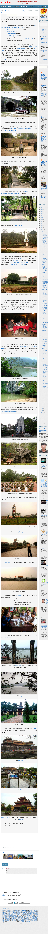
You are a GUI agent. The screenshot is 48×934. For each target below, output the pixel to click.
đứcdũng (12, 914)
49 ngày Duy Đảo (44, 254)
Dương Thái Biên (14, 913)
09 (42, 393)
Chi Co (8, 912)
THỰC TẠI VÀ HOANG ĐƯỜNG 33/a (45, 278)
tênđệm (32, 920)
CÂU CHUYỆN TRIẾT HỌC (45, 238)
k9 (5, 916)
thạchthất (35, 920)
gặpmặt (18, 914)
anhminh (9, 910)
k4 (24, 915)
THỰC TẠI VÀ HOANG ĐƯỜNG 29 (44, 342)
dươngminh (18, 913)
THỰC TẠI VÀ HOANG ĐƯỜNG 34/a (45, 258)
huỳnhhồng (5, 915)
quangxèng (27, 919)
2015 (42, 227)
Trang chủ (3, 6)
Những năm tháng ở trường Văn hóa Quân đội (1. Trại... (45, 326)
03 (42, 406)
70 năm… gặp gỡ (44, 290)
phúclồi (18, 919)
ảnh (5, 910)
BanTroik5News (44, 113)
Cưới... (43, 356)
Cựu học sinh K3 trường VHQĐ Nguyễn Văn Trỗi (44, 138)
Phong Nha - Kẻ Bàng (12, 35)
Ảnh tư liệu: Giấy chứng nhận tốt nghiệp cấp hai (44, 333)
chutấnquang (14, 912)
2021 (42, 215)
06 (42, 400)
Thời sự (9, 6)
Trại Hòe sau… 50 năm (44, 346)
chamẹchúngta (33, 911)
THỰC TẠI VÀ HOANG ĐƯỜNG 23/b (45, 386)
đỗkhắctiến (8, 914)
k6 (29, 915)
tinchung (28, 921)
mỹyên (10, 917)
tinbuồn (23, 921)
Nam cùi (13, 917)
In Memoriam (24, 6)
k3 (22, 915)
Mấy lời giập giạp (44, 317)
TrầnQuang (12, 847)
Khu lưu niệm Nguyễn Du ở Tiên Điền (10, 193)
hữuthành (14, 915)
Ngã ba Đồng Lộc (18, 225)
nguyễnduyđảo (35, 917)
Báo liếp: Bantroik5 (43, 75)
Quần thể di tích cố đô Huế (13, 29)
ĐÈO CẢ (43, 264)
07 (42, 398)
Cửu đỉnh (21, 819)
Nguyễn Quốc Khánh (28, 917)
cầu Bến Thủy (27, 191)
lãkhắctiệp (25, 916)
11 (42, 389)
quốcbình (35, 919)
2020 (42, 217)
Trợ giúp (3, 10)
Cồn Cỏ (37, 912)
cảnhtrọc (24, 911)
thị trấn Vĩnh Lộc (21, 48)
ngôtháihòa (22, 917)
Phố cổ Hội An (10, 31)
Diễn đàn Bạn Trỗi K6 (43, 30)
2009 (42, 420)
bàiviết (24, 910)
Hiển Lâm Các (4, 817)
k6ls (33, 915)
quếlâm (31, 919)
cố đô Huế (34, 728)
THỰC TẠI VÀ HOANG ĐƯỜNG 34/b (45, 248)
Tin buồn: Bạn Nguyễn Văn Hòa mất (43, 430)
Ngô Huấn (17, 917)
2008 (42, 423)
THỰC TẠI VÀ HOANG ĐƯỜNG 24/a (45, 382)
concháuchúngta (31, 912)
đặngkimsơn (35, 913)
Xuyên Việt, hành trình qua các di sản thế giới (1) (44, 299)
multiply (6, 917)
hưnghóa (10, 915)
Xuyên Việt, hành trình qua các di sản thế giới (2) (44, 242)
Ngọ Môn (20, 760)
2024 (42, 209)
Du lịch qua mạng (44, 262)
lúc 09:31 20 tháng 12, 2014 (19, 868)
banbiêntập (30, 910)
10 (42, 391)
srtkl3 (15, 920)
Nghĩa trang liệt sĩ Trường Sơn (8, 411)
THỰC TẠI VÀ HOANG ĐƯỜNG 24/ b (44, 377)
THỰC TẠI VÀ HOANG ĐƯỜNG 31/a (45, 321)
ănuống (16, 910)
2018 (42, 221)
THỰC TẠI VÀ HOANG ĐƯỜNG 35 (44, 234)
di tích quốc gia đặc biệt (10, 130)
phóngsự (8, 919)
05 (42, 402)
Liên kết (37, 6)
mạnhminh (33, 916)
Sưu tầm (31, 6)
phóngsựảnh (7, 847)
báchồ (20, 910)
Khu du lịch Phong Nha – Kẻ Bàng (19, 262)
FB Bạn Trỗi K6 (44, 17)
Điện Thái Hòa (19, 790)
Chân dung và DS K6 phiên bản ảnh (44, 58)
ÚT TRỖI (43, 181)
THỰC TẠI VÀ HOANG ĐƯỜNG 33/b (45, 274)
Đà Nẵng (23, 913)
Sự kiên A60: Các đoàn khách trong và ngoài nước (44, 78)
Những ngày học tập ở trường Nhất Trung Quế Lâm (45, 309)
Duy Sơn (9, 913)
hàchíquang (27, 914)
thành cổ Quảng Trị (18, 532)
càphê (28, 911)
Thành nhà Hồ (10, 37)
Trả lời (7, 872)
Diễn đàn (44, 6)
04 (42, 404)
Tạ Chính (28, 920)
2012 (42, 414)
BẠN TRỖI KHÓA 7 (43, 197)
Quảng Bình (15, 260)
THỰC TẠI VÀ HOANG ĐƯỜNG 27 (44, 353)
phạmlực (3, 919)
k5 (27, 915)
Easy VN (3, 893)
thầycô (3, 921)
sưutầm (22, 920)
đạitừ (26, 913)
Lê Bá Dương (19, 595)
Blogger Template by (7, 932)
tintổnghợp (36, 921)
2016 (42, 225)
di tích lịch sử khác (28, 39)
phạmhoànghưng (34, 918)
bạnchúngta (36, 910)
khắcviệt (9, 916)
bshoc (8, 911)
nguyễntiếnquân (7, 918)
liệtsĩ (28, 916)
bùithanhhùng (17, 911)
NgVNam (19, 918)
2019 (42, 219)
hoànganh (36, 914)
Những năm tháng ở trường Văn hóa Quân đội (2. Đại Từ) (45, 268)
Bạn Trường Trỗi (43, 86)
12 (42, 231)
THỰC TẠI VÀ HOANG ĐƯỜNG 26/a (45, 364)
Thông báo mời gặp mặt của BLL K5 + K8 (44, 116)
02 (42, 408)
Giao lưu (23, 914)
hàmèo (31, 914)
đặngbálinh (30, 913)
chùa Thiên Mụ (7, 637)
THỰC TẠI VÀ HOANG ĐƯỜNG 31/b (45, 314)
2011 (42, 416)
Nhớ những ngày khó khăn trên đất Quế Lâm (45, 282)
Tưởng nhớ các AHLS (44, 51)
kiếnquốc (12, 916)
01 (42, 410)
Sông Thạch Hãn (9, 562)
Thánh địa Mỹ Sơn (11, 33)
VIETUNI (3, 895)
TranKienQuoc (9, 868)
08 (42, 396)
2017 (42, 223)
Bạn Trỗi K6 (6, 2)
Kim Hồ (16, 916)
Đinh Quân (3, 914)
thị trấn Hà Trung (33, 46)
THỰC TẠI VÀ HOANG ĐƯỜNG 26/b (45, 360)
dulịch (4, 847)
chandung (4, 912)
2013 (42, 412)
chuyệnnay (19, 912)
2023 (42, 211)
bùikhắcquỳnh (12, 911)
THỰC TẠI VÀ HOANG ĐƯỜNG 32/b (45, 293)
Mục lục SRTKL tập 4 (43, 164)
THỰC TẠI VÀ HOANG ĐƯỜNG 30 (44, 338)
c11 (21, 911)
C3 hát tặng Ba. (44, 198)
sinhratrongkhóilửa (5, 920)
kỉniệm (20, 916)
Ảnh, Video (16, 6)
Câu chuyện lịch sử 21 (45, 547)
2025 (42, 207)
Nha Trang (23, 918)
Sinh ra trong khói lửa (44, 162)
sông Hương (18, 665)
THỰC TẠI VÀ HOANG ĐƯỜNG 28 (44, 349)
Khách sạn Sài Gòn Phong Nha (18, 264)
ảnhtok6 (13, 910)
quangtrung (22, 919)
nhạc (27, 918)
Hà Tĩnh (22, 258)
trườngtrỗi (18, 923)
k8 (2, 916)
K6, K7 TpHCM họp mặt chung (45, 372)
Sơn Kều (12, 920)
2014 (42, 229)
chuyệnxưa (24, 912)
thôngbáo (12, 921)
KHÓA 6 (43, 61)
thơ (16, 921)
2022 (42, 213)
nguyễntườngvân (13, 918)
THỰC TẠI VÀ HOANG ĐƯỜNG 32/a (45, 304)
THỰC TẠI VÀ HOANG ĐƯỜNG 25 (44, 368)
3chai (3, 910)
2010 (42, 418)
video (29, 923)
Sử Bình (19, 920)
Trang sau (28, 902)
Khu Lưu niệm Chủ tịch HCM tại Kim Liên (20, 128)
